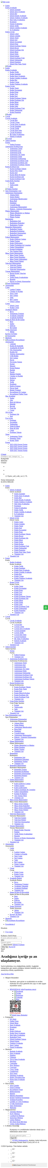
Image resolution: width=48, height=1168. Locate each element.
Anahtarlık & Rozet (17, 348)
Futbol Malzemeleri (12, 237)
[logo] (5, 2)
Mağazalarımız (15, 1092)
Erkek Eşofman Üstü (17, 58)
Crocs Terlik (14, 1069)
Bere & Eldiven (15, 402)
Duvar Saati (14, 388)
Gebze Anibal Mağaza (18, 1124)
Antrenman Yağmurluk (18, 159)
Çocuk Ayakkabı (11, 118)
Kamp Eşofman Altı (17, 177)
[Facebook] (18, 991)
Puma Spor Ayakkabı (17, 1079)
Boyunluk (13, 328)
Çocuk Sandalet (15, 126)
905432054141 (15, 989)
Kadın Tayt (14, 94)
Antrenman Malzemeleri (18, 207)
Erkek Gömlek (15, 36)
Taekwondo (14, 185)
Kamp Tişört (14, 440)
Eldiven (12, 326)
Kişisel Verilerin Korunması (19, 1098)
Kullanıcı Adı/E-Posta (8, 936)
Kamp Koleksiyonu (12, 167)
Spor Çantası (14, 1045)
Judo (11, 187)
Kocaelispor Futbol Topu (18, 394)
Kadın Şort (14, 96)
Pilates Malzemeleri (12, 211)
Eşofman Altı (14, 414)
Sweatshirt (13, 422)
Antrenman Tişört (16, 149)
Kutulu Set (13, 352)
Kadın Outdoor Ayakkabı (19, 84)
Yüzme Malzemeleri (12, 271)
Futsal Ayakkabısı (16, 24)
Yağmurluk (14, 424)
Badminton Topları (16, 225)
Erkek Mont (14, 52)
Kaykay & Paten (11, 334)
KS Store (13, 1019)
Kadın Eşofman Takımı (18, 98)
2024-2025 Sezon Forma (18, 446)
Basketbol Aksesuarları (18, 233)
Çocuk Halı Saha (16, 130)
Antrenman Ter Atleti (17, 155)
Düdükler (13, 203)
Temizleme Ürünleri (17, 314)
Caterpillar (13, 1063)
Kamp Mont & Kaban (17, 175)
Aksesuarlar (9, 285)
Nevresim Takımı (16, 362)
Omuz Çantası (15, 301)
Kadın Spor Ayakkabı (17, 76)
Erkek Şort (13, 40)
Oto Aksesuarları (16, 350)
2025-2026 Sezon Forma (18, 448)
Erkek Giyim (10, 32)
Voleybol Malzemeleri (13, 263)
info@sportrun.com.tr (28, 989)
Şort (11, 416)
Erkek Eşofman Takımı (18, 46)
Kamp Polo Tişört (16, 171)
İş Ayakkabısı (14, 30)
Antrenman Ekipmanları (13, 193)
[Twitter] (17, 993)
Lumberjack (14, 1071)
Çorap (7, 303)
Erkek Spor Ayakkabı (17, 12)
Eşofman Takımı (15, 432)
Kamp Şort (14, 173)
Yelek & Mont (15, 426)
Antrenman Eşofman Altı (18, 163)
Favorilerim (10, 924)
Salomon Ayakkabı (16, 1075)
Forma (7, 142)
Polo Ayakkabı (15, 1053)
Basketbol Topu (15, 1037)
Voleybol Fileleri (16, 267)
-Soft (14, 1165)
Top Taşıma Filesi (16, 251)
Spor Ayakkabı (15, 1025)
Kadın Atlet (14, 106)
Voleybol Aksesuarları (17, 269)
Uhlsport (13, 1057)
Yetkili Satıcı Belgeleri (19, 1015)
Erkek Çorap (14, 306)
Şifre (2, 940)
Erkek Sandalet (15, 10)
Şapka (12, 324)
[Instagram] (18, 995)
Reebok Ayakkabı (16, 1051)
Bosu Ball (13, 201)
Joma (12, 1081)
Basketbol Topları (16, 229)
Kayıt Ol (12, 947)
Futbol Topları (15, 241)
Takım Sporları (10, 140)
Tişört (7, 434)
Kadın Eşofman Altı (17, 100)
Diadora (13, 1055)
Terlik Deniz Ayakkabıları (19, 277)
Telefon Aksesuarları (17, 354)
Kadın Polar (14, 92)
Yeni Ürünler (14, 1085)
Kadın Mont (14, 102)
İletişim (12, 1094)
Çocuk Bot (14, 120)
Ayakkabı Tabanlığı (17, 316)
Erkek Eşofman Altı (17, 50)
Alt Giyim (9, 412)
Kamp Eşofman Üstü (17, 179)
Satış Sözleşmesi (15, 1106)
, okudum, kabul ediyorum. (30, 1140)
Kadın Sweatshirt (16, 90)
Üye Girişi (9, 932)
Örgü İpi (13, 408)
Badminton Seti (15, 221)
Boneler (12, 279)
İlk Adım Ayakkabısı (17, 134)
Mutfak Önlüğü (15, 374)
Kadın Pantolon (15, 112)
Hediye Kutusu (15, 386)
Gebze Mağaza (15, 1120)
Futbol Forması (15, 144)
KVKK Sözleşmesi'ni (20, 1140)
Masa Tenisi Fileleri (17, 261)
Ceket (12, 430)
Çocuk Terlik (14, 128)
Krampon (13, 22)
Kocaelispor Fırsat (16, 1090)
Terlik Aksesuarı (11, 330)
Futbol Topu (14, 1021)
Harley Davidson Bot (17, 1077)
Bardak (12, 370)
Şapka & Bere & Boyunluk (15, 320)
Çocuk (7, 116)
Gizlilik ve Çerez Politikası (19, 1102)
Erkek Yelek (14, 54)
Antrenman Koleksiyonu (14, 146)
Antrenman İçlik (15, 153)
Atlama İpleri (14, 195)
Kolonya (13, 378)
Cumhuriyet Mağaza (17, 1116)
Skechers (13, 1061)
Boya (12, 312)
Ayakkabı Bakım (11, 310)
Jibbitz (12, 332)
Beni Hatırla (8, 945)
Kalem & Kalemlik (16, 346)
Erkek (7, 6)
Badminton (9, 219)
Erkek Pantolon (15, 62)
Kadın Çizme (14, 82)
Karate (12, 183)
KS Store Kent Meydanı (18, 1122)
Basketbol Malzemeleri (13, 227)
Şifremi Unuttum (18, 945)
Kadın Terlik (14, 72)
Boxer (12, 1029)
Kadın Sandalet (15, 74)
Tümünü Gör (19, 516)
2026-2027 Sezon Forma (18, 450)
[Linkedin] (18, 997)
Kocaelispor (20, 340)
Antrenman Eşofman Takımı (20, 165)
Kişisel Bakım (15, 368)
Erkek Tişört (14, 38)
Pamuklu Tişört (15, 438)
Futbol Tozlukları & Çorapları (20, 245)
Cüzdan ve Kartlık (16, 291)
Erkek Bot (13, 14)
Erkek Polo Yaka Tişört (18, 64)
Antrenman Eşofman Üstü (19, 161)
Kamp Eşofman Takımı (18, 169)
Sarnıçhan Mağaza (16, 1118)
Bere (11, 322)
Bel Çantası (14, 299)
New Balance (14, 1065)
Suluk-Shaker (14, 197)
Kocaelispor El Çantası (18, 392)
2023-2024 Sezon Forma (18, 444)
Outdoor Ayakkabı (16, 1043)
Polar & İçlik (14, 428)
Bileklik (12, 404)
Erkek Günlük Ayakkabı (18, 28)
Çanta (7, 287)
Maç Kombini (10, 396)
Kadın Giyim (10, 86)
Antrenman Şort (15, 151)
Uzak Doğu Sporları (12, 181)
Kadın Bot (13, 80)
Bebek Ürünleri (15, 390)
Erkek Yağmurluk (16, 60)
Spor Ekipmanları (13, 191)
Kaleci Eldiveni (15, 1031)
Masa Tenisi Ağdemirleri (18, 259)
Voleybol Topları (16, 265)
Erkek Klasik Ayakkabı (18, 16)
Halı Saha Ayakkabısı (17, 20)
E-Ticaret (18, 1165)
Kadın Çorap (14, 308)
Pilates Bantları (15, 215)
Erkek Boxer (14, 48)
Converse (13, 1067)
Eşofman (13, 420)
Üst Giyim (9, 418)
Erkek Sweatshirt (16, 42)
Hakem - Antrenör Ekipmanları (21, 209)
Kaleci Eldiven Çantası (18, 239)
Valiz (11, 297)
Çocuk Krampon (16, 132)
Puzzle (12, 372)
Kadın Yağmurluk (16, 110)
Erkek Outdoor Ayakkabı (19, 18)
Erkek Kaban (14, 56)
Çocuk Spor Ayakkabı (17, 124)
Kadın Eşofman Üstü (17, 108)
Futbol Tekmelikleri (17, 247)
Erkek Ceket (14, 34)
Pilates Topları (15, 217)
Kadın (7, 68)
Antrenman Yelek (16, 157)
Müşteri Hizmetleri (16, 1096)
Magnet (12, 366)
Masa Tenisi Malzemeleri (14, 253)
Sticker (12, 380)
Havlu (12, 360)
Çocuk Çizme (15, 122)
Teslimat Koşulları (16, 1100)
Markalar (8, 338)
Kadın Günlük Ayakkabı (18, 78)
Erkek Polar (14, 44)
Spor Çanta (14, 293)
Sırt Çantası (14, 295)
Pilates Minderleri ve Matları (20, 213)
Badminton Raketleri (17, 223)
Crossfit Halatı (15, 205)
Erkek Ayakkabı (11, 8)
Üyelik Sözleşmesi (16, 1104)
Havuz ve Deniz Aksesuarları (20, 281)
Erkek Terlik (14, 26)
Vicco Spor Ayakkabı (17, 1059)
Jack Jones (13, 1073)
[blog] (16, 999)
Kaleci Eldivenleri (16, 243)
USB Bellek (14, 356)
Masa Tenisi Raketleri (17, 257)
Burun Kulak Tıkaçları (18, 273)
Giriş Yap (5, 947)
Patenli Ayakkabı (16, 136)
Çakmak (13, 344)
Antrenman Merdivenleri (18, 199)
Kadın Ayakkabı (11, 70)
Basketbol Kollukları (17, 231)
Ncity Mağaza (15, 1114)
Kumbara (13, 384)
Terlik (12, 382)
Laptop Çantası (15, 289)
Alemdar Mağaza (16, 1112)
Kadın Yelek (14, 104)
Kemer (12, 364)
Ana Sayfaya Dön (7, 974)
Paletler (12, 275)
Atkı (11, 400)
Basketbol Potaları (16, 235)
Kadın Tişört (14, 88)
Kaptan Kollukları (16, 249)
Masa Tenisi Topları (17, 255)
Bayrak (12, 406)
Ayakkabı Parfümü (16, 318)
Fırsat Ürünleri (15, 1087)
